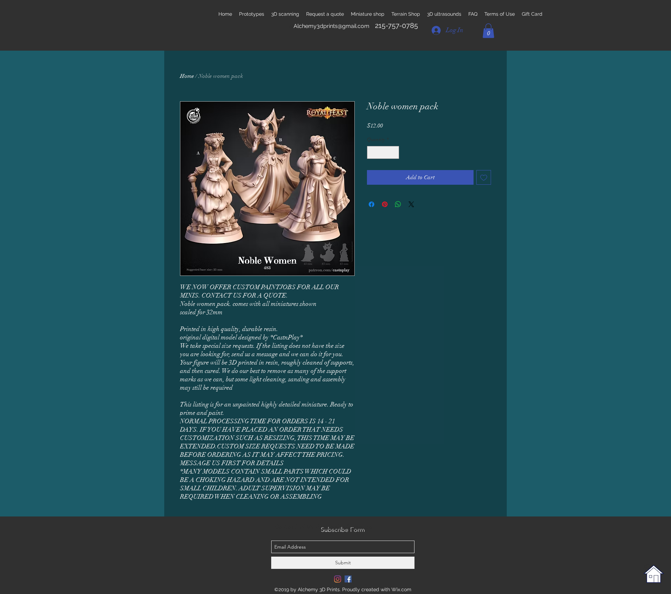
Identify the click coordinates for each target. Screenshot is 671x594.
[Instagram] (337, 578)
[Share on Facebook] (371, 204)
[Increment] (393, 152)
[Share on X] (411, 204)
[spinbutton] (383, 152)
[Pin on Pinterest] (385, 204)
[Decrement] (372, 152)
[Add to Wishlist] (483, 177)
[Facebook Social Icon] (348, 578)
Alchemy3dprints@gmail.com (331, 26)
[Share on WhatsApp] (398, 204)
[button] (488, 30)
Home (187, 76)
